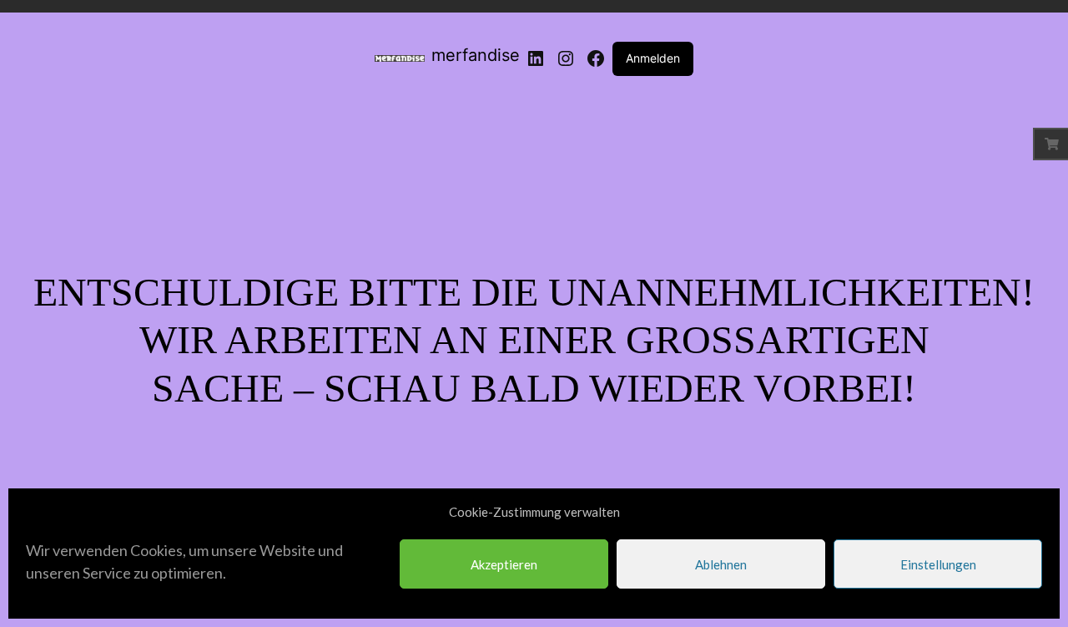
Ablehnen (721, 564)
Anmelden (653, 58)
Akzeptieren (504, 564)
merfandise (475, 55)
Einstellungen (938, 564)
